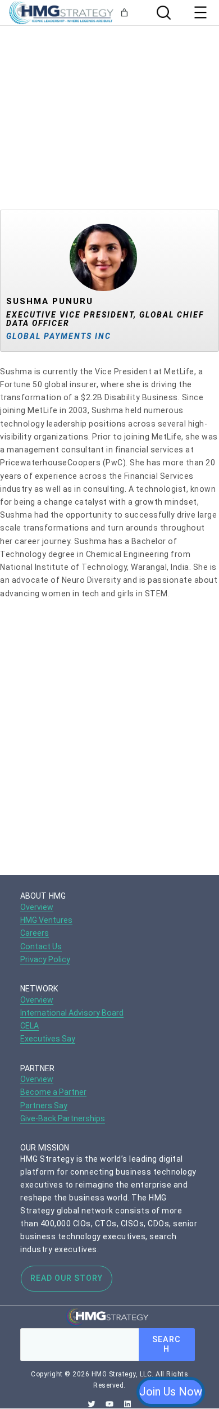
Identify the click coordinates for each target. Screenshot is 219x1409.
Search (166, 1344)
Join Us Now (170, 1391)
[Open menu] (200, 12)
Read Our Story (66, 1278)
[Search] (162, 13)
